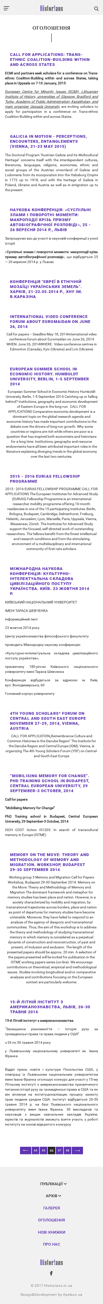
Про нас (51, 1244)
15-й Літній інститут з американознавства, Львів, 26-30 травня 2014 (50, 1007)
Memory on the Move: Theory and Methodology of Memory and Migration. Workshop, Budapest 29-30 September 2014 (49, 862)
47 (59, 1150)
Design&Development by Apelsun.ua (51, 1295)
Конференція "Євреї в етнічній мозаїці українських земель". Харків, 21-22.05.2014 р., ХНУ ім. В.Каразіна (46, 289)
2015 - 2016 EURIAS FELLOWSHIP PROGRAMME (45, 479)
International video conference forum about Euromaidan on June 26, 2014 (50, 321)
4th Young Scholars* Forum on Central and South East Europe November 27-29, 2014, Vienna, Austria (48, 721)
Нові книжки (51, 1232)
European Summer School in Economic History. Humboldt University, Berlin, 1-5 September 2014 (49, 376)
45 (43, 1150)
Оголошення (51, 1220)
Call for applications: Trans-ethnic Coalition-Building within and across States (50, 59)
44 (35, 1150)
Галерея (51, 1208)
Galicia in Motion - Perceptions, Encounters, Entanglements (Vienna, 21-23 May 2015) (48, 141)
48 (67, 1150)
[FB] (51, 1273)
